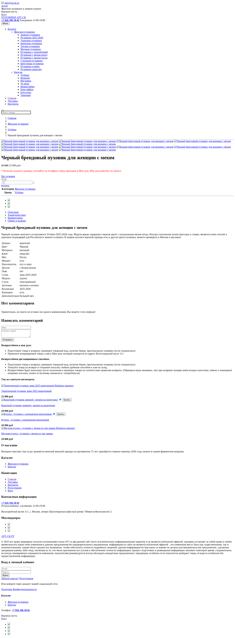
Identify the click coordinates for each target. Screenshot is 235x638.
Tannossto (25, 95)
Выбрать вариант (64, 385)
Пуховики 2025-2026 (31, 37)
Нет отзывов (8, 176)
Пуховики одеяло (29, 66)
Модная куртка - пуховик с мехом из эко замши (27, 433)
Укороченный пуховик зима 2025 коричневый (26, 391)
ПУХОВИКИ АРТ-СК (13, 17)
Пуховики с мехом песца (33, 57)
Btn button (25, 80)
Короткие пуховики (31, 43)
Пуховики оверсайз (31, 69)
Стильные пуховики (31, 60)
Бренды (18, 72)
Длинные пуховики (31, 40)
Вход (4, 14)
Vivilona (24, 75)
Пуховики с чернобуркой (34, 52)
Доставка (13, 101)
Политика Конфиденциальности (19, 589)
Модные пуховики (30, 49)
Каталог (12, 29)
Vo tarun (24, 83)
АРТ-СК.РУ (7, 536)
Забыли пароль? (10, 578)
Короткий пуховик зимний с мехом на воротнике (28, 405)
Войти (5, 575)
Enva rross (25, 92)
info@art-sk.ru (11, 3)
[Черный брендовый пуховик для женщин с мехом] (29, 141)
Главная (12, 98)
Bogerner (25, 78)
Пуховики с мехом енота (33, 55)
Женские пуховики (24, 32)
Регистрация (14, 487)
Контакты (13, 103)
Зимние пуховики (30, 34)
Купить (5, 185)
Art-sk (4, 5)
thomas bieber (27, 86)
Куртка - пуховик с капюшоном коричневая (25, 419)
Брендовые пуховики (32, 63)
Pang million (26, 89)
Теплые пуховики (30, 46)
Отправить (8, 340)
